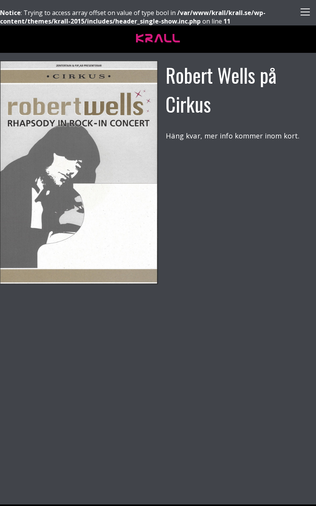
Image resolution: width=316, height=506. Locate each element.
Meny (302, 13)
